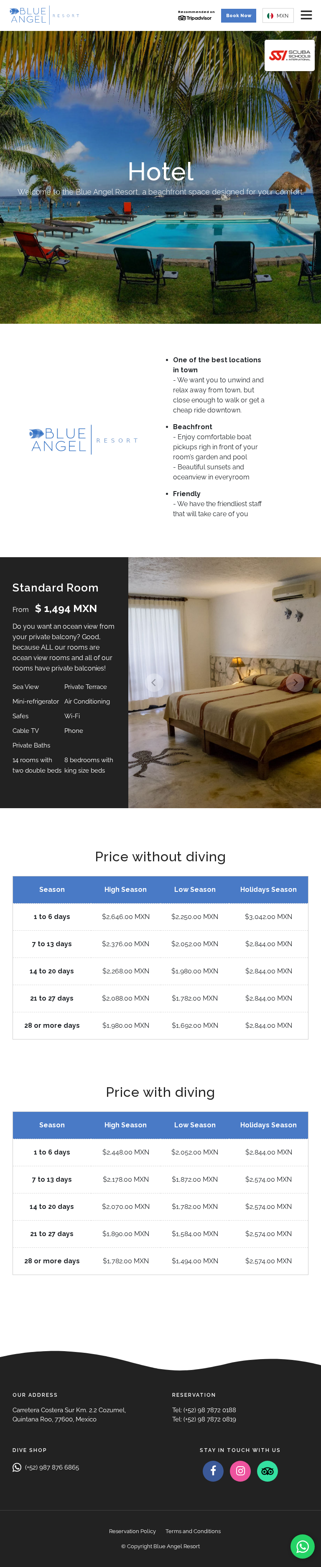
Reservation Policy (132, 1531)
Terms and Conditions (193, 1531)
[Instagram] (240, 1471)
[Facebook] (213, 1471)
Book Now (238, 15)
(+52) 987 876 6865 (51, 1467)
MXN (281, 15)
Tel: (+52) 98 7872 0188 (204, 1410)
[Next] (295, 682)
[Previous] (154, 682)
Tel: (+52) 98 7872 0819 (204, 1419)
